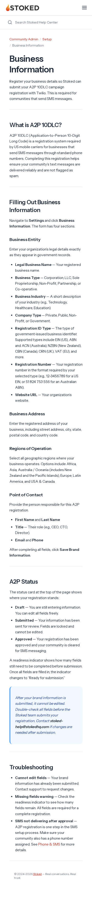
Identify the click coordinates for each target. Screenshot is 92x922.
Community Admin (23, 39)
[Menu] (84, 7)
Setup (47, 39)
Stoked (37, 874)
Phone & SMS (49, 844)
